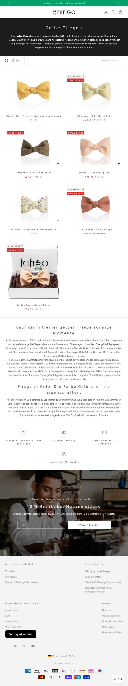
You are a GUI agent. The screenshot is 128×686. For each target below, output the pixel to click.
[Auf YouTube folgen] (33, 646)
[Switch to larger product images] (6, 60)
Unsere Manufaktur (112, 632)
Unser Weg (108, 626)
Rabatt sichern (89, 524)
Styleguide (11, 576)
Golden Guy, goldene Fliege (33, 304)
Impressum (11, 610)
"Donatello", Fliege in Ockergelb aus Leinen (33, 116)
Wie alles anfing (110, 615)
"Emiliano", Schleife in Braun (34, 172)
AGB (7, 615)
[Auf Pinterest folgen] (24, 646)
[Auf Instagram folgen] (15, 646)
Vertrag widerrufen (20, 634)
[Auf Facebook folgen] (7, 646)
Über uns (107, 610)
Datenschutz (12, 621)
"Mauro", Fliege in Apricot (94, 172)
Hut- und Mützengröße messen (21, 582)
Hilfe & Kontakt (93, 576)
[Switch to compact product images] (17, 60)
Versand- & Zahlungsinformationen (103, 582)
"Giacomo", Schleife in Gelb (94, 116)
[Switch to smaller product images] (12, 60)
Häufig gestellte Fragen (97, 571)
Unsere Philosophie (112, 621)
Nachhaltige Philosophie (64, 462)
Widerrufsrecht (13, 626)
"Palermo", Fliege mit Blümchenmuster (34, 229)
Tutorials (10, 571)
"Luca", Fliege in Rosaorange (94, 229)
